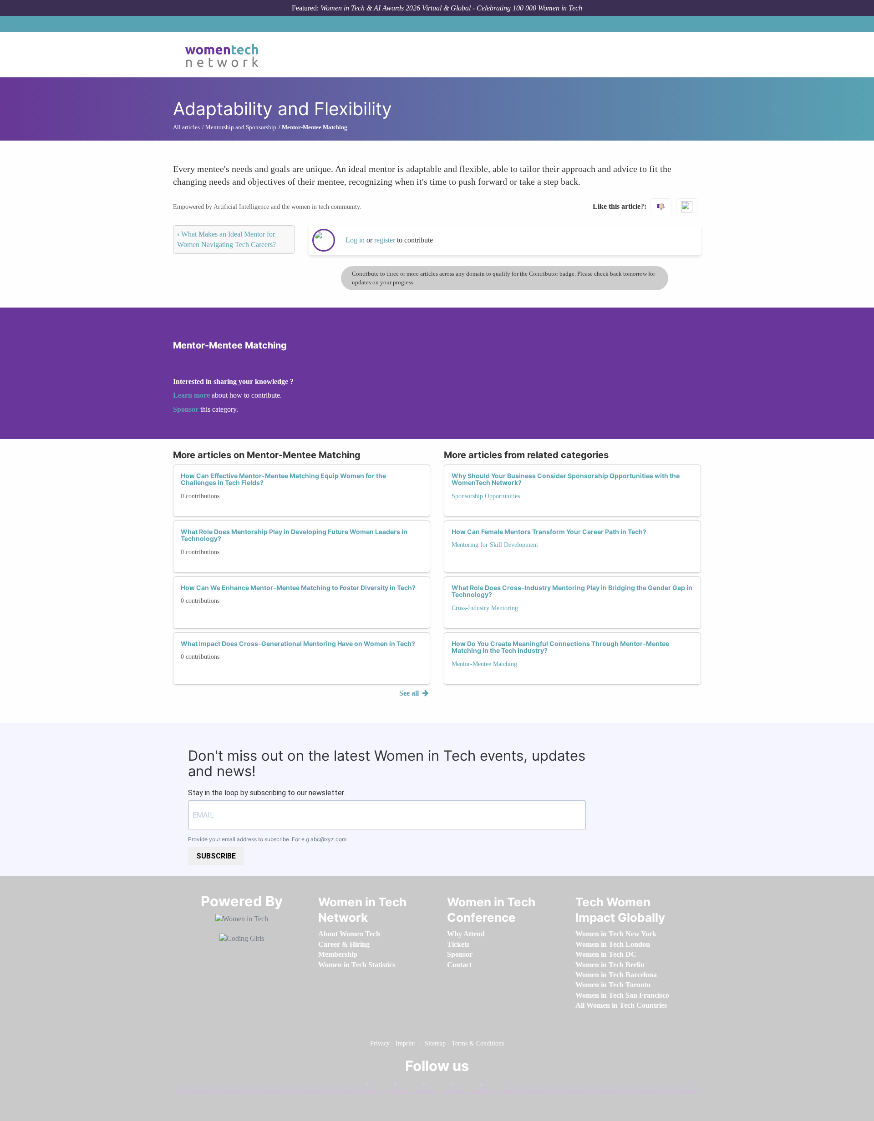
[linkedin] (407, 1086)
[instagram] (435, 1086)
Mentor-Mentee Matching (484, 664)
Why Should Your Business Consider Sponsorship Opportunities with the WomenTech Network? (566, 479)
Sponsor (186, 409)
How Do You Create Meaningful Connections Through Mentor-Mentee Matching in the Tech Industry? (560, 647)
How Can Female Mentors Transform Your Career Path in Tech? (549, 531)
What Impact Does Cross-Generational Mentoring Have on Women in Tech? (298, 643)
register (385, 240)
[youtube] (493, 1086)
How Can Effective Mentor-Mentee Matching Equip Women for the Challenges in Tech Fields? (283, 479)
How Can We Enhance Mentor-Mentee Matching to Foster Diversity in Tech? (298, 587)
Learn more (191, 395)
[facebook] (378, 1086)
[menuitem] (349, 934)
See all (410, 693)
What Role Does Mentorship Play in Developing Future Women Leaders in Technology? (294, 535)
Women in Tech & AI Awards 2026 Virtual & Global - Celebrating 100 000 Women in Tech (451, 8)
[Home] (225, 54)
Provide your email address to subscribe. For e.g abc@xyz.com (267, 839)
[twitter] (464, 1086)
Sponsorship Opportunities (486, 496)
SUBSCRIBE (216, 856)
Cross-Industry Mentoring (485, 608)
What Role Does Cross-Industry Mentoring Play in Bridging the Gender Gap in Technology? (572, 591)
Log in (355, 240)
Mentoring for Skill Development (495, 544)
